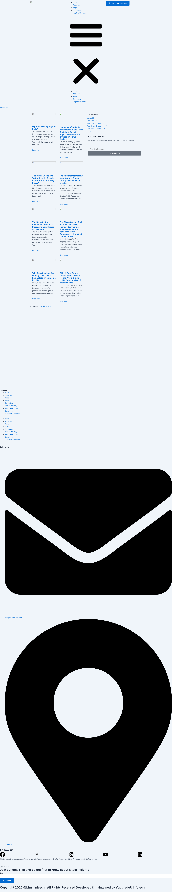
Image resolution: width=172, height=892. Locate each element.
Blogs (75, 8)
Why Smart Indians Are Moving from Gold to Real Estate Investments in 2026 (44, 277)
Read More (36, 150)
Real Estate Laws (11, 408)
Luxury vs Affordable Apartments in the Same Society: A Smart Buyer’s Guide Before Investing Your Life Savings (71, 133)
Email (1, 873)
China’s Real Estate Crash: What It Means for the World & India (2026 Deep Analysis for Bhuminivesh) (71, 278)
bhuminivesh (4, 108)
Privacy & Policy (11, 406)
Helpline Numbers (79, 13)
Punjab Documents (14, 414)
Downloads (9, 411)
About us (76, 5)
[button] (86, 53)
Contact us (77, 10)
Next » (48, 306)
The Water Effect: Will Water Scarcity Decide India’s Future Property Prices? (43, 179)
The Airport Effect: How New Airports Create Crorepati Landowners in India (71, 179)
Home (75, 2)
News (7, 400)
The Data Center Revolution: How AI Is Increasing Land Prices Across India (43, 226)
